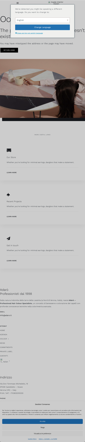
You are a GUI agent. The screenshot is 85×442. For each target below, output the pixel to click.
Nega (42, 427)
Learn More (12, 172)
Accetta (42, 421)
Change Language (42, 27)
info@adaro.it (6, 315)
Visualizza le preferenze (42, 433)
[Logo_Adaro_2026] (56, 2)
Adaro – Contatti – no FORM (48, 439)
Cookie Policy (32, 439)
